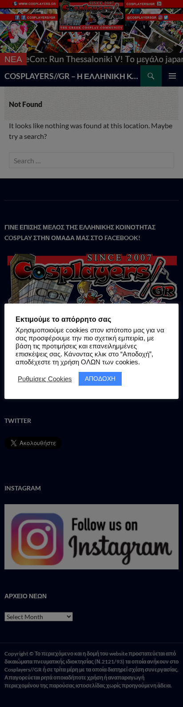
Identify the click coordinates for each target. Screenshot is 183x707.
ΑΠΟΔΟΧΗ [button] (100, 378)
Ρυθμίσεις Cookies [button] (45, 379)
